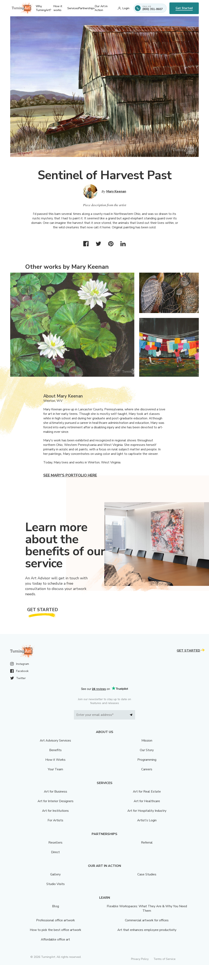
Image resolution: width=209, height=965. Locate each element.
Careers (146, 769)
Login (125, 8)
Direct (55, 852)
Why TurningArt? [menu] (43, 8)
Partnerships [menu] (86, 8)
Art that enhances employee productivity (146, 930)
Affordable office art (55, 939)
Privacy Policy (140, 959)
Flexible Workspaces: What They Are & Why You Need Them (147, 908)
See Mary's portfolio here (70, 475)
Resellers (55, 842)
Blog (55, 906)
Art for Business (55, 791)
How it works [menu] (57, 8)
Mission (146, 740)
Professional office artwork (55, 920)
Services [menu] (72, 8)
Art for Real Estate (147, 791)
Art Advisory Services (55, 740)
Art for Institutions (55, 810)
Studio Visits (55, 884)
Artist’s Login (147, 820)
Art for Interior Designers (55, 801)
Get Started (184, 8)
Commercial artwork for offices (147, 920)
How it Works (55, 759)
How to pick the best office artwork (55, 930)
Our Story (147, 750)
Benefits (55, 750)
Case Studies (146, 874)
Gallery (55, 874)
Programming (146, 759)
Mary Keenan (116, 191)
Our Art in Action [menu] (101, 8)
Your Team (55, 769)
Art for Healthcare (147, 801)
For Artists (55, 820)
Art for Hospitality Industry (146, 810)
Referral (147, 842)
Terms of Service (164, 959)
